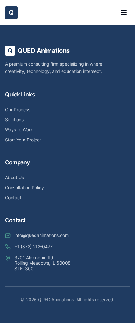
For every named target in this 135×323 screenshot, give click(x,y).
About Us (14, 177)
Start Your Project (23, 139)
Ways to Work (19, 129)
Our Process (17, 109)
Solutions (14, 119)
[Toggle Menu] (123, 12)
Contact (13, 197)
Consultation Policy (24, 187)
